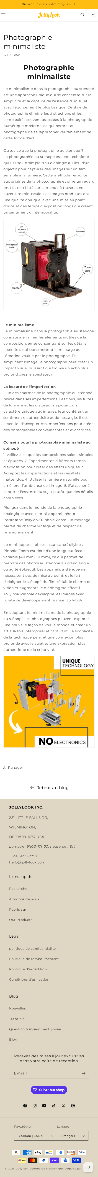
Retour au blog (52, 787)
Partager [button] (15, 768)
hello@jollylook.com (27, 862)
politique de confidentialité (32, 949)
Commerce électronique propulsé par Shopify (61, 1168)
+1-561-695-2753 (23, 856)
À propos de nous (24, 899)
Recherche (18, 889)
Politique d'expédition (28, 969)
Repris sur (17, 909)
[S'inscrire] (84, 1073)
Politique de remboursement (34, 959)
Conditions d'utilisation (29, 979)
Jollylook (22, 1168)
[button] (83, 15)
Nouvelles (17, 1008)
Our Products (20, 920)
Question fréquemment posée (35, 1029)
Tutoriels (16, 1019)
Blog (13, 1039)
